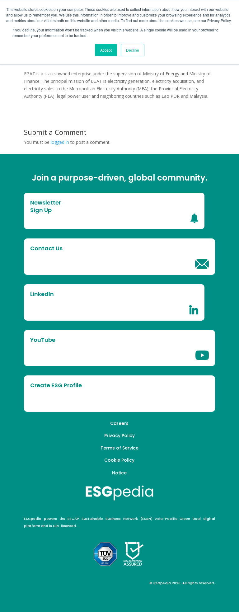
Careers (119, 423)
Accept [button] (106, 50)
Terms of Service (119, 448)
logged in (60, 142)
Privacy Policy (119, 435)
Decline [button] (132, 50)
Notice (119, 473)
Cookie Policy (119, 460)
